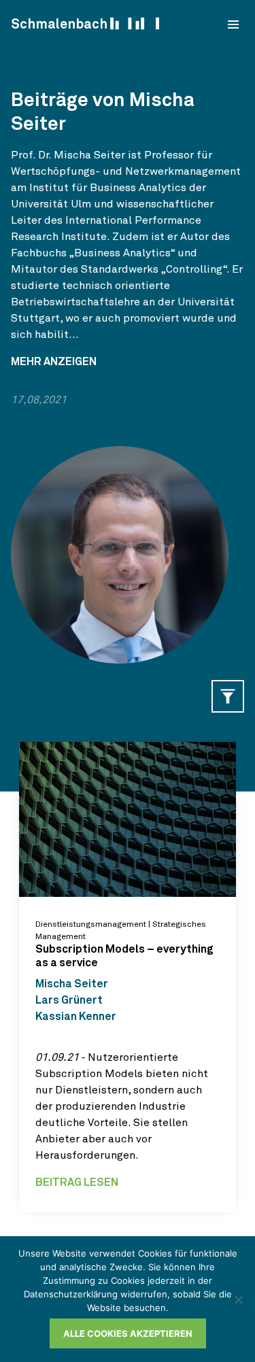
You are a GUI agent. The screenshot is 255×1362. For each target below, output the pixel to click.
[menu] (233, 24)
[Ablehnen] (238, 1299)
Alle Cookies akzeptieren (127, 1333)
